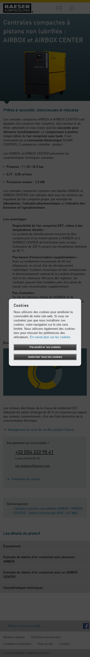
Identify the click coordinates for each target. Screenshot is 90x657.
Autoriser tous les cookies (45, 356)
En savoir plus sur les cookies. (50, 337)
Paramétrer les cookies (45, 347)
